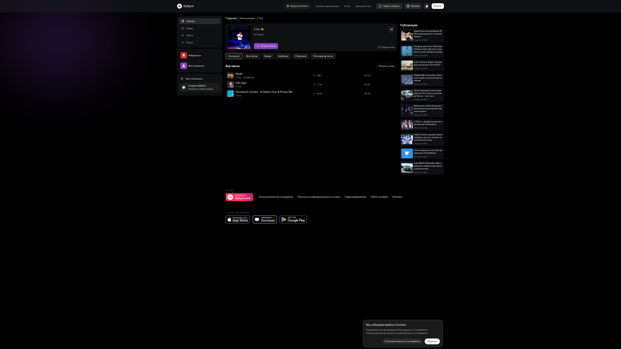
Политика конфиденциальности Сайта (319, 197)
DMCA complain (379, 197)
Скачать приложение (327, 6)
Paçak (239, 73)
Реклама (397, 197)
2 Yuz (239, 77)
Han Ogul (241, 82)
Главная (231, 18)
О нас (347, 6)
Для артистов (363, 6)
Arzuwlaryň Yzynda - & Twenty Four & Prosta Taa (264, 91)
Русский (415, 6)
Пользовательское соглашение (276, 197)
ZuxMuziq (248, 77)
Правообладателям (355, 197)
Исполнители (247, 18)
